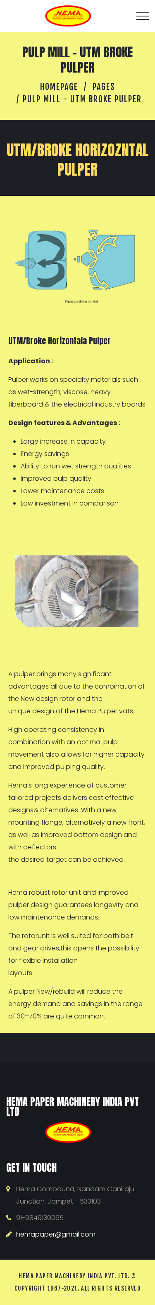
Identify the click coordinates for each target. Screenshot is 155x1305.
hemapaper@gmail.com (55, 1234)
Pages (104, 87)
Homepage (59, 87)
